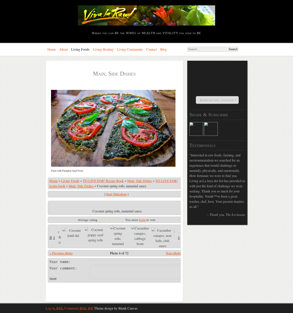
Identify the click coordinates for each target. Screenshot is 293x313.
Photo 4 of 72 (119, 253)
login (142, 220)
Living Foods (80, 49)
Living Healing (103, 49)
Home (51, 49)
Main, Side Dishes (139, 180)
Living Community (130, 49)
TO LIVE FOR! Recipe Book (103, 180)
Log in (50, 308)
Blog (163, 49)
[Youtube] (211, 134)
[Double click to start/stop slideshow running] (73, 233)
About (63, 49)
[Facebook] (196, 134)
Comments (75, 308)
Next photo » (175, 253)
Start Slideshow (116, 194)
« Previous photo (60, 253)
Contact (151, 49)
